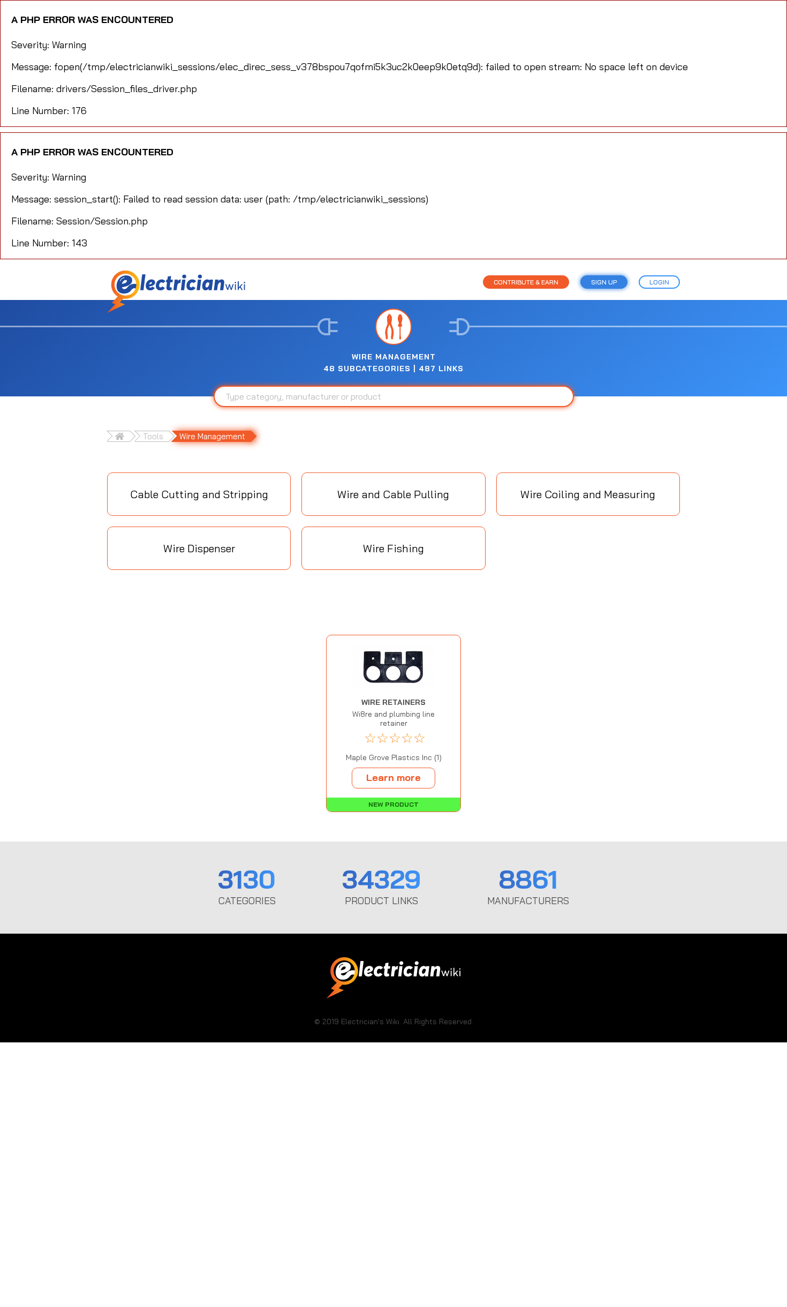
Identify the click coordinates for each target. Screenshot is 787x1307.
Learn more (393, 777)
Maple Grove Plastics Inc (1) (394, 757)
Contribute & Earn (526, 282)
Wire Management (212, 436)
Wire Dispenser (199, 548)
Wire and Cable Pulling (393, 494)
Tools (153, 436)
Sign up (604, 282)
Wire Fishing (393, 548)
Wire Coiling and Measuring (587, 494)
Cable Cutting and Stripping (199, 494)
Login (659, 282)
